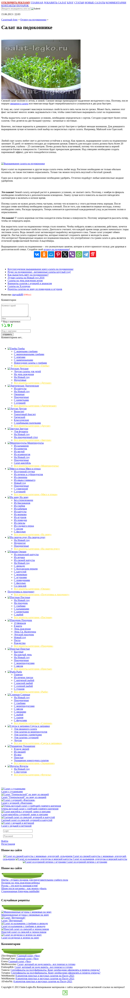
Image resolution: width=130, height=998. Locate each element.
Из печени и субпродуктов (28, 474)
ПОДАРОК (22, 5)
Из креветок (20, 448)
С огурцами (20, 577)
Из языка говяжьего (24, 480)
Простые (25, 648)
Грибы (21, 348)
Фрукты (23, 766)
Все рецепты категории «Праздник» (33, 646)
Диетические (31, 385)
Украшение (28, 746)
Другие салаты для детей (27, 371)
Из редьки (19, 557)
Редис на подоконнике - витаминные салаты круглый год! (39, 272)
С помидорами (22, 580)
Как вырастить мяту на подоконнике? (28, 274)
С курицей (20, 403)
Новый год (20, 483)
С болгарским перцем (26, 568)
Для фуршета (21, 431)
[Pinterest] (58, 254)
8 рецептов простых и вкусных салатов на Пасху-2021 (45, 975)
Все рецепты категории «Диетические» (35, 405)
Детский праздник (24, 634)
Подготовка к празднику (21, 591)
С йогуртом (20, 771)
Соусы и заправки (40, 726)
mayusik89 (17, 294)
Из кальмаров (21, 445)
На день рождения (24, 374)
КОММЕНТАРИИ (116, 2)
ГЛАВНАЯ (37, 2)
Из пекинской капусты (26, 554)
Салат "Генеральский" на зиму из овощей (23, 797)
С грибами (20, 606)
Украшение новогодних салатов (31, 760)
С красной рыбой (23, 683)
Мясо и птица (33, 468)
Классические (21, 420)
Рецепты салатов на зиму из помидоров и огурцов (35, 289)
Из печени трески (23, 677)
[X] (65, 254)
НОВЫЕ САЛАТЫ (95, 2)
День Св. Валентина (25, 631)
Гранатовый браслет (25, 414)
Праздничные (21, 397)
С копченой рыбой (24, 680)
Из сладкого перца (24, 526)
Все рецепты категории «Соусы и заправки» (38, 743)
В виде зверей (21, 749)
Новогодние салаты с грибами (30, 362)
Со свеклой (20, 586)
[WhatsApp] (79, 254)
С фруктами (20, 720)
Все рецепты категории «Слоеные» (33, 723)
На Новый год (21, 377)
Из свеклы (19, 523)
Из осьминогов (22, 454)
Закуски (23, 428)
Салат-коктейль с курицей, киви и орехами (24, 814)
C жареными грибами (26, 351)
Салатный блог (9, 19)
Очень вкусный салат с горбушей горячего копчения (29, 808)
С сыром (18, 717)
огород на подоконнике (56, 249)
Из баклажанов (22, 503)
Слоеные (25, 694)
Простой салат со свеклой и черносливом (23, 932)
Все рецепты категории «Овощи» (32, 588)
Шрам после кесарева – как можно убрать (23, 888)
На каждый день (23, 654)
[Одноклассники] (44, 254)
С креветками (21, 400)
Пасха (17, 640)
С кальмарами (21, 608)
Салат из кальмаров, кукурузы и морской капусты (100, 859)
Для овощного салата (25, 729)
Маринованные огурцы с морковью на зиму (25, 914)
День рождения (22, 628)
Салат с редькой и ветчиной (16, 825)
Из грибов (19, 505)
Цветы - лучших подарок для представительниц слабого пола (34, 880)
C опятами (19, 357)
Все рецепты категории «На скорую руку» (37, 548)
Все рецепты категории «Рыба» (31, 691)
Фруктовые (20, 380)
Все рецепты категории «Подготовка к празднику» (41, 594)
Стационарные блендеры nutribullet (20, 891)
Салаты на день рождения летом (25, 280)
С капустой (20, 571)
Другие (22, 408)
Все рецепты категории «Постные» (33, 617)
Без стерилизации (23, 500)
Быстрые (18, 651)
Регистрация (8, 844)
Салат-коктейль (22, 463)
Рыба (19, 671)
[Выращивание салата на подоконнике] (23, 163)
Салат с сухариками (12, 791)
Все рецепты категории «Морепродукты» (36, 465)
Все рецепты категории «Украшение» (34, 763)
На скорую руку (36, 537)
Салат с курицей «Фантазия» (17, 803)
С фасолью (20, 531)
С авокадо (19, 566)
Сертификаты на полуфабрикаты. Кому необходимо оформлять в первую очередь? (55, 970)
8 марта (18, 626)
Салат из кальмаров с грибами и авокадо (23, 926)
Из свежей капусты (24, 560)
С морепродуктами (24, 663)
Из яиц (17, 754)
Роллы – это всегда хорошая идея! (19, 885)
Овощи (22, 551)
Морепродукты (35, 443)
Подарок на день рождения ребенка (20, 882)
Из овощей (20, 751)
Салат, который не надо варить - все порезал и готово (46, 964)
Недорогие (20, 543)
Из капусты (20, 388)
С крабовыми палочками (27, 423)
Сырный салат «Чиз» (28, 955)
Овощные (19, 394)
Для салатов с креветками (28, 734)
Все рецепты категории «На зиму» (33, 534)
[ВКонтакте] (37, 254)
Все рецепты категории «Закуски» (32, 440)
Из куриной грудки (24, 471)
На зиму (24, 497)
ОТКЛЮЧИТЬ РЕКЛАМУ (15, 2)
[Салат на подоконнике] (41, 98)
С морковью (20, 574)
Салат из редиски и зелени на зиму (20, 937)
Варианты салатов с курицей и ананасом (30, 283)
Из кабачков (20, 508)
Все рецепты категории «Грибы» (32, 365)
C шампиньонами (23, 360)
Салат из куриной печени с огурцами (87, 862)
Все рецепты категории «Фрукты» (32, 774)
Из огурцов (20, 517)
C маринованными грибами (29, 354)
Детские (24, 368)
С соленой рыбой (23, 686)
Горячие (18, 674)
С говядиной (21, 488)
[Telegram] (86, 254)
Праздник (26, 620)
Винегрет (19, 411)
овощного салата (19, 103)
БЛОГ (70, 2)
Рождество (20, 643)
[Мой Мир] (51, 254)
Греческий (19, 417)
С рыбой (18, 614)
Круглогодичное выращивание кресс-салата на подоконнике (40, 269)
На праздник (21, 603)
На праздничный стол (26, 437)
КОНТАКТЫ (8, 5)
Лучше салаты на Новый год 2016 (26, 277)
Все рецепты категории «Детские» (33, 382)
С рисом (18, 528)
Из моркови (20, 514)
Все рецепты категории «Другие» (32, 425)
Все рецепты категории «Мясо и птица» (36, 494)
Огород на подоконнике (33, 19)
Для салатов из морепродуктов (30, 731)
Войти (4, 841)
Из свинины (20, 477)
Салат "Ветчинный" (12, 920)
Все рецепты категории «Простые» (33, 669)
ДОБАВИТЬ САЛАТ (55, 2)
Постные (25, 597)
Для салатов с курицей (26, 737)
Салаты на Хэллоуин (19, 286)
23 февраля (20, 623)
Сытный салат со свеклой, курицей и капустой (26, 820)
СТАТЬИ (79, 2)
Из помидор (20, 520)
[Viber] (72, 254)
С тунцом (19, 689)
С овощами (20, 711)
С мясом (18, 666)
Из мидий (19, 451)
